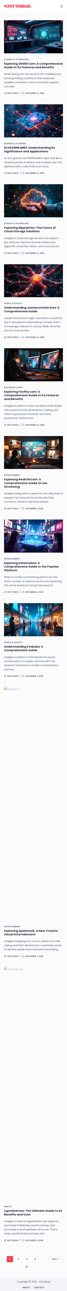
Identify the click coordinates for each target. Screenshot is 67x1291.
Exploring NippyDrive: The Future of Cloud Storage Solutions (30, 229)
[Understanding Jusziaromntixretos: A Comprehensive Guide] (33, 280)
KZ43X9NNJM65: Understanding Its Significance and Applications (29, 149)
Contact (39, 1287)
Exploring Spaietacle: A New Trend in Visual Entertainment (31, 932)
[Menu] (61, 6)
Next (54, 1259)
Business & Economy (15, 143)
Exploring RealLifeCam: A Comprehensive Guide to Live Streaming (25, 483)
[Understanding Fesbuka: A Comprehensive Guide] (33, 619)
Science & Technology (16, 59)
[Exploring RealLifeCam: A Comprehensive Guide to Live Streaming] (33, 452)
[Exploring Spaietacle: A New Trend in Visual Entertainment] (33, 803)
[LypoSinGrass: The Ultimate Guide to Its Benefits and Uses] (33, 1083)
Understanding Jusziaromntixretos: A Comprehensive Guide (32, 309)
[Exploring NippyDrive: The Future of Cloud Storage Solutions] (33, 200)
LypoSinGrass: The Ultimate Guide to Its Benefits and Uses (33, 1212)
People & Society (13, 303)
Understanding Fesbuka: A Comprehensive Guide (23, 648)
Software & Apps (13, 387)
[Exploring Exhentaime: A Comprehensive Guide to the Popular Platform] (33, 536)
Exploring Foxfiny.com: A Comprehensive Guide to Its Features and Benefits (31, 395)
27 (26, 1266)
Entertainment (12, 475)
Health (8, 1206)
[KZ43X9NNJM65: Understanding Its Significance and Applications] (33, 120)
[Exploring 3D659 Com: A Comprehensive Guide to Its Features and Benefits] (33, 36)
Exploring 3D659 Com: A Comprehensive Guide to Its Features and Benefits (33, 65)
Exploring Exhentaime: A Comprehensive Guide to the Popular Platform (31, 566)
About (26, 1287)
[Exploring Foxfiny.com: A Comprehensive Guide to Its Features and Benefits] (33, 364)
